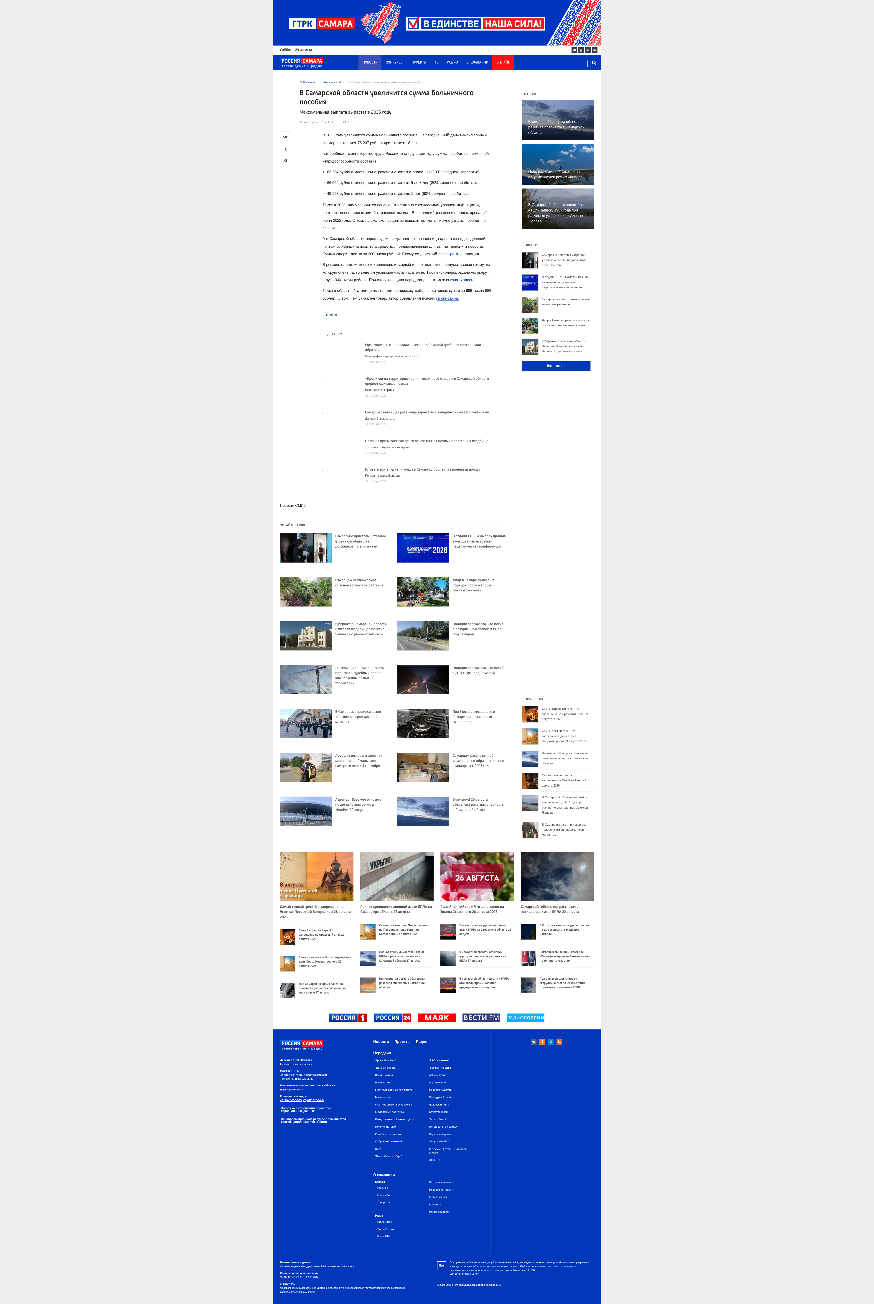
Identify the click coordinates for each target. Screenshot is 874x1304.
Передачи (382, 1053)
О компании (477, 62)
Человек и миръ (439, 1104)
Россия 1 (382, 1188)
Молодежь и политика (389, 1111)
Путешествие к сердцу (443, 1126)
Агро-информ (437, 1082)
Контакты (435, 1204)
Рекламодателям (439, 1211)
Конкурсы (394, 62)
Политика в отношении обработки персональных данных (306, 1109)
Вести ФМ (383, 1236)
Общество (330, 315)
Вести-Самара (384, 1075)
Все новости (556, 365)
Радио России (385, 1229)
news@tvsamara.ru (315, 1074)
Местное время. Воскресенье (393, 1104)
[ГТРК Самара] (301, 63)
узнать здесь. (462, 280)
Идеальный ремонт (441, 1134)
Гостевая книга (438, 1197)
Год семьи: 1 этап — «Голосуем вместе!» (448, 1151)
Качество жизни (439, 1111)
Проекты (419, 62)
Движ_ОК (435, 1160)
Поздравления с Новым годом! (394, 1119)
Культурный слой (440, 1097)
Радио (452, 62)
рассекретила (451, 254)
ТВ (437, 62)
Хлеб (378, 1149)
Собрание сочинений (388, 1141)
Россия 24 (383, 1195)
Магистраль (382, 1097)
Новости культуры (440, 1089)
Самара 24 (383, 1202)
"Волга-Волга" (438, 1119)
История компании (441, 1182)
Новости (370, 62)
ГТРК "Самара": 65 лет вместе (393, 1089)
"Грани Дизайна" (385, 1060)
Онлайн (503, 62)
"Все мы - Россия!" (440, 1067)
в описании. (448, 298)
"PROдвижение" (439, 1060)
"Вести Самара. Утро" (388, 1156)
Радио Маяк (384, 1222)
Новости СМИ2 (293, 505)
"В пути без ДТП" (439, 1141)
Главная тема (383, 1082)
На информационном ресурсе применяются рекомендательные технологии (313, 1120)
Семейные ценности (388, 1134)
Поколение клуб (385, 1126)
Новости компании (441, 1189)
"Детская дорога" (385, 1067)
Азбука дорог (437, 1075)
